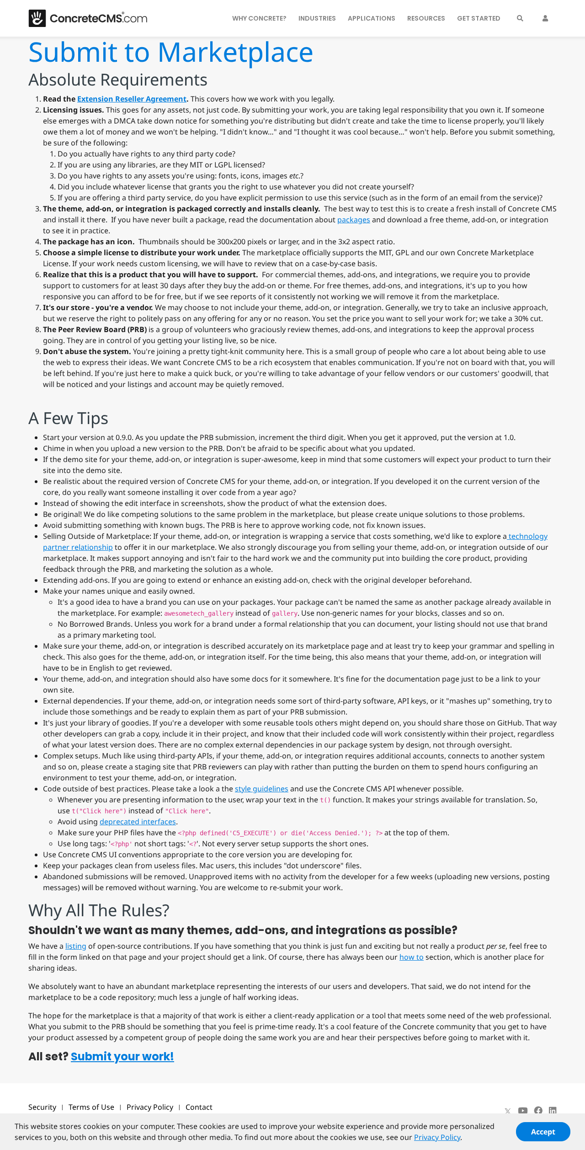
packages (353, 220)
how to (411, 957)
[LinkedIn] (553, 1111)
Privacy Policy (150, 1107)
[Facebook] (538, 1111)
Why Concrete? (259, 18)
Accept (543, 1132)
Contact (199, 1107)
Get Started (478, 18)
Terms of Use (91, 1107)
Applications (371, 18)
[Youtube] (522, 1111)
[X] (507, 1111)
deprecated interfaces (138, 822)
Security (42, 1107)
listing (75, 946)
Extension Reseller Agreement (131, 99)
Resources (426, 18)
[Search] (520, 18)
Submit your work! (122, 1056)
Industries (317, 18)
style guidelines (261, 789)
